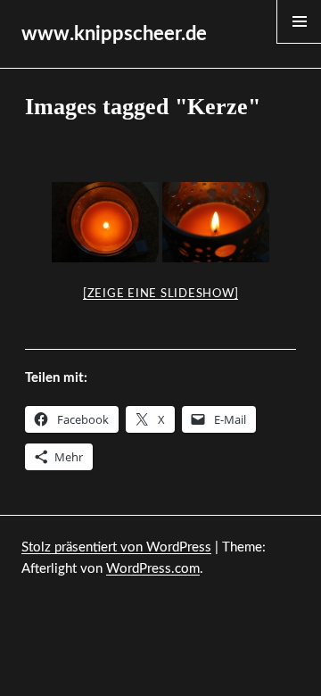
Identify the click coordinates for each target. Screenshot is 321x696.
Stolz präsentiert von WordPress (116, 547)
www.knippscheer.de (114, 34)
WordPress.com (153, 569)
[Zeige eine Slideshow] (161, 294)
